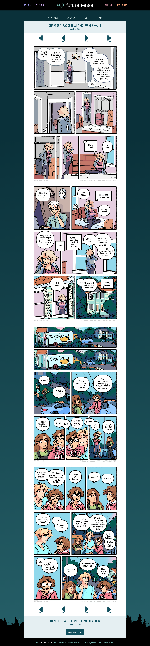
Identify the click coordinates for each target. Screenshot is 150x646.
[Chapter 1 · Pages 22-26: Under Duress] (86, 39)
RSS (101, 17)
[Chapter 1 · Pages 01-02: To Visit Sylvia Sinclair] (40, 39)
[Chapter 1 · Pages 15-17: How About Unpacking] (63, 39)
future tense (79, 5)
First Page (53, 17)
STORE (109, 5)
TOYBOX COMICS (45, 643)
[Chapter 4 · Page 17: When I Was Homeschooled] (109, 39)
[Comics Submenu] (46, 5)
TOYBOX (26, 5)
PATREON (122, 5)
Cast (87, 17)
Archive (71, 17)
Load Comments (75, 632)
